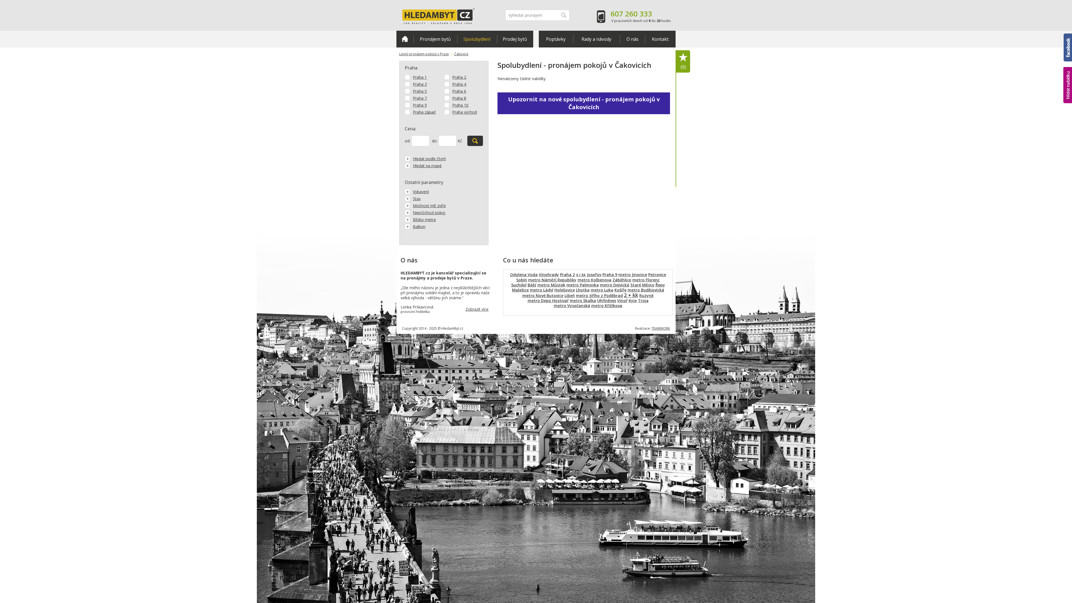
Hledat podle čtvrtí (429, 158)
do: (434, 140)
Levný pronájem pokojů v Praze (424, 54)
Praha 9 (420, 105)
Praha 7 (420, 98)
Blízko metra (424, 219)
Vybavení (421, 191)
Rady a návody (596, 39)
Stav (417, 198)
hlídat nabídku (1067, 75)
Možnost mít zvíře (429, 205)
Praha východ (464, 112)
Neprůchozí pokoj (429, 212)
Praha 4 (459, 84)
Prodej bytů (515, 39)
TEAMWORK (661, 328)
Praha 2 (459, 77)
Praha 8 (459, 98)
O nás (632, 39)
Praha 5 (420, 91)
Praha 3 (420, 84)
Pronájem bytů (435, 39)
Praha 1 (420, 77)
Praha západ (424, 112)
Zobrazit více (477, 309)
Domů (404, 39)
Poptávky (556, 39)
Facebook (1068, 36)
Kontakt (660, 39)
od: (407, 140)
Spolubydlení (476, 39)
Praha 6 (459, 91)
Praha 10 (460, 105)
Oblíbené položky (683, 67)
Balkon (419, 226)
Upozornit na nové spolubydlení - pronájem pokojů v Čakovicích (584, 103)
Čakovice (461, 54)
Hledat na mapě (427, 165)
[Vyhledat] (475, 141)
